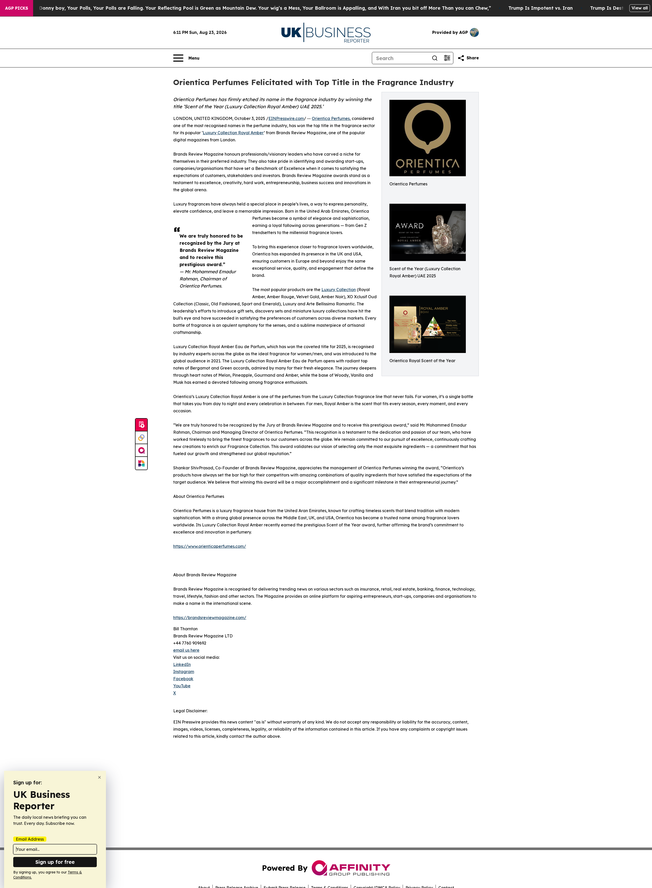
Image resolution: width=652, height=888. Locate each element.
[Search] (435, 58)
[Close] (99, 777)
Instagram (183, 671)
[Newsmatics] (141, 463)
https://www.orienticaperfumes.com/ (209, 546)
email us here (186, 650)
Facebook (183, 678)
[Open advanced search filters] (447, 58)
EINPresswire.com (286, 118)
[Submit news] (141, 425)
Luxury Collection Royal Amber (233, 132)
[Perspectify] (141, 437)
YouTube (182, 685)
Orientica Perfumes (331, 118)
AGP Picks (16, 8)
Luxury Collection (338, 289)
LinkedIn (182, 664)
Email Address (30, 839)
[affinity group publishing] (141, 450)
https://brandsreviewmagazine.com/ (209, 617)
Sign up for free (55, 862)
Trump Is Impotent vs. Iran (540, 8)
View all (640, 7)
